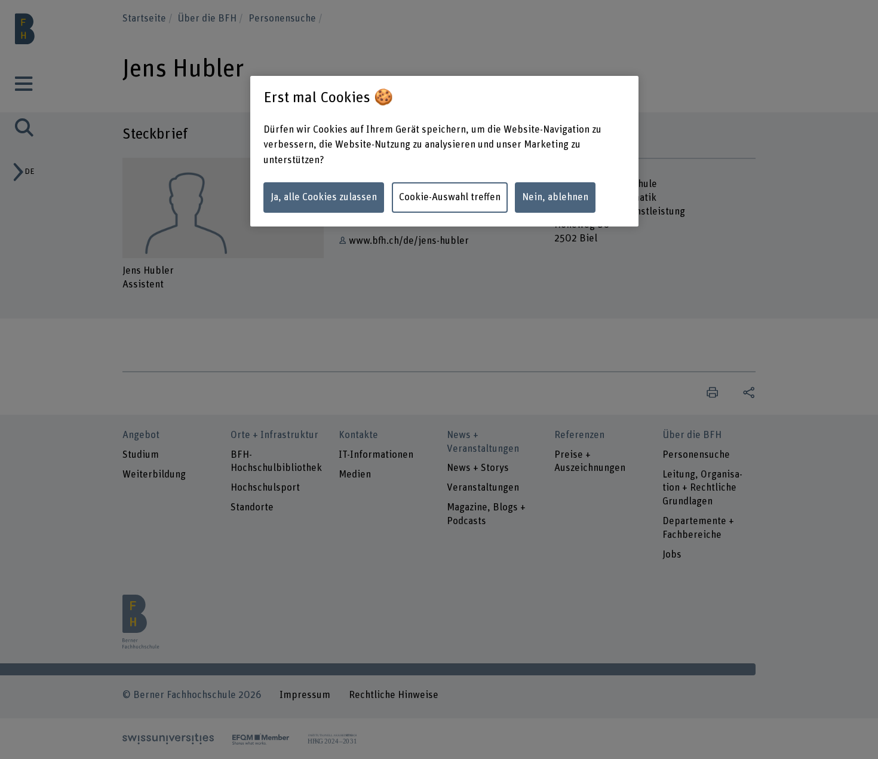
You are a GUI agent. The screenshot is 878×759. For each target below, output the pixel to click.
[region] (444, 151)
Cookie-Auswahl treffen (450, 197)
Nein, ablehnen (555, 197)
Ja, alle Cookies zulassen (324, 197)
